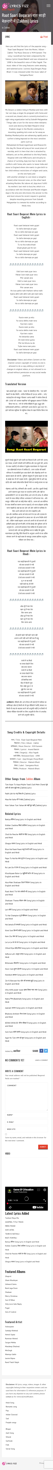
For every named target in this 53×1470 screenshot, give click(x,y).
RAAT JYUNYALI (11, 1238)
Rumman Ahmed (11, 1338)
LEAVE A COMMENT (41, 1060)
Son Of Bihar (10, 1300)
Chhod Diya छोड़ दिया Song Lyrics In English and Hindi (26, 948)
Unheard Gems (11, 1284)
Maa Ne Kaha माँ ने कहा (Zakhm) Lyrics (20, 799)
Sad (7, 1418)
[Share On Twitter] (46, 1051)
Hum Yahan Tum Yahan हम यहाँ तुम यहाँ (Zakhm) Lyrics (26, 805)
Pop (7, 1410)
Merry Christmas (11, 1296)
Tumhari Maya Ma (12, 1218)
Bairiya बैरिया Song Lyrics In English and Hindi (23, 819)
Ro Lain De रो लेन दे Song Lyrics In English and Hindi (26, 867)
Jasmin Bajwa (10, 1358)
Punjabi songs (11, 1422)
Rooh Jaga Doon (11, 1288)
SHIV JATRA (9, 1230)
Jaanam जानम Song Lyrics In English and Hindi (23, 1008)
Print (45, 36)
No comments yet (14, 1060)
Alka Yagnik (8, 9)
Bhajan (8, 1429)
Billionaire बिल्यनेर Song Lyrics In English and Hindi (25, 963)
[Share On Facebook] (41, 1051)
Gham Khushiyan (11, 1280)
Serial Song (10, 1449)
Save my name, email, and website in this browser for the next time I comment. (25, 1139)
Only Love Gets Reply (13, 1304)
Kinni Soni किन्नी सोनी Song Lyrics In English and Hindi (26, 930)
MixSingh (8, 1350)
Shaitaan (8, 1292)
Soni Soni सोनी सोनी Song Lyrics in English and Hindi (25, 1032)
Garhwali (9, 1441)
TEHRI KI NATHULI (12, 1234)
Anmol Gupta (10, 1334)
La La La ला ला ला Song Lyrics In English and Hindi (25, 942)
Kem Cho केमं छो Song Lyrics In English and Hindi (24, 936)
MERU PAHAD (10, 1226)
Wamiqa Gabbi (10, 1354)
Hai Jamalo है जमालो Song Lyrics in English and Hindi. (26, 924)
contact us (9, 1397)
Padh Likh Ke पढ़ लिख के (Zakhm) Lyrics (20, 793)
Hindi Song (10, 1403)
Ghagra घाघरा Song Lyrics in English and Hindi (23, 843)
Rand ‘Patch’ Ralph (12, 1362)
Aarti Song (10, 1433)
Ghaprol (8, 1276)
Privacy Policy (45, 1463)
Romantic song (11, 1406)
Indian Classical (11, 1414)
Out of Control (10, 1312)
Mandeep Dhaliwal (12, 1346)
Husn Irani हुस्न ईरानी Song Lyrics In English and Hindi (26, 969)
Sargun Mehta (10, 1342)
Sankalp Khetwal (11, 1330)
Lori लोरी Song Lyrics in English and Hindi (21, 909)
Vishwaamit (9, 1326)
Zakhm (7, 27)
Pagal (7, 1308)
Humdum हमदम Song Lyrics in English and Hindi (24, 975)
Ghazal (8, 1437)
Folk (7, 1445)
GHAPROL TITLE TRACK (14, 1222)
